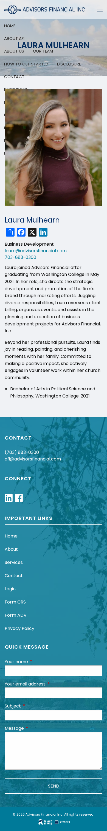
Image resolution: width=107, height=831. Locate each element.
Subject (35, 706)
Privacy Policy (19, 628)
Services (14, 562)
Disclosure (69, 64)
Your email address (47, 684)
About (11, 549)
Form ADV (16, 615)
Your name (38, 662)
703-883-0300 (20, 257)
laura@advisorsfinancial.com (36, 251)
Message (36, 728)
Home (11, 536)
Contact (14, 575)
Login (10, 589)
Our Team (43, 51)
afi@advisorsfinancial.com (33, 459)
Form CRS (15, 602)
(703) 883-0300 (22, 452)
